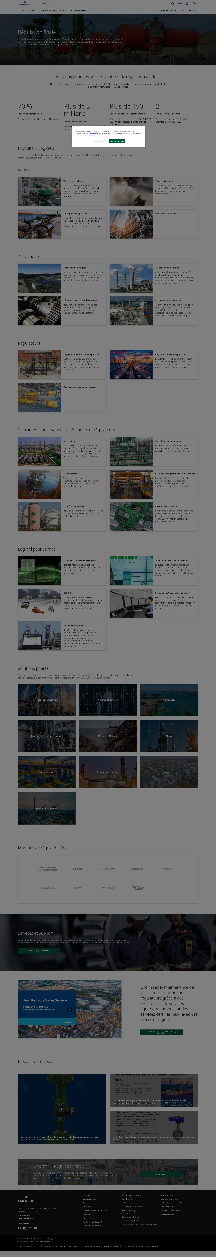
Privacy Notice (91, 133)
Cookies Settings (100, 141)
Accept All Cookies (117, 141)
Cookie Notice (103, 133)
